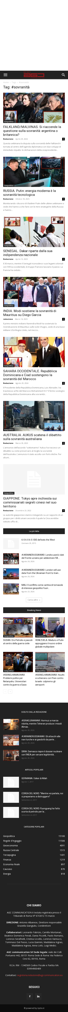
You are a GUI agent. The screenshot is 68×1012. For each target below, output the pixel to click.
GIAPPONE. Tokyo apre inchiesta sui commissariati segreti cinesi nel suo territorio (30, 502)
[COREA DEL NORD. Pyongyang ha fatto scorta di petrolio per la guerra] (11, 812)
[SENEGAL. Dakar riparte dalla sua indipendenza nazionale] (34, 232)
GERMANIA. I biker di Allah (34, 778)
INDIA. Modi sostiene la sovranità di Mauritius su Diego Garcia (29, 313)
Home (6, 82)
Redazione (8, 139)
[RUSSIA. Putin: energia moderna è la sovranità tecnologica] (34, 172)
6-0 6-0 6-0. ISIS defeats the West (38, 540)
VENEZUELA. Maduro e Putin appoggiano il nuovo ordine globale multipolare (49, 643)
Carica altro (33, 599)
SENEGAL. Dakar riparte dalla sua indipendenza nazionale (27, 253)
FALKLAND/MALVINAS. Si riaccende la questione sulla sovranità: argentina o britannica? (32, 131)
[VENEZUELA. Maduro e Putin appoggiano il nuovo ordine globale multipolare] (50, 627)
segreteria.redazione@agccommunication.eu (40, 975)
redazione (8, 319)
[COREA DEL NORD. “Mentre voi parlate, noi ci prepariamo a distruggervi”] (11, 797)
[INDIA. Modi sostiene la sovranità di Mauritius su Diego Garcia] (34, 292)
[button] (5, 75)
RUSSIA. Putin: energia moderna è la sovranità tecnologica (29, 193)
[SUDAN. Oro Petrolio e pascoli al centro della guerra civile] (18, 627)
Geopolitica (8, 121)
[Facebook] (30, 996)
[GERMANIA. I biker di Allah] (11, 782)
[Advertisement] (34, 35)
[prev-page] (5, 692)
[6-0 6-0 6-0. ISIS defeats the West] (11, 543)
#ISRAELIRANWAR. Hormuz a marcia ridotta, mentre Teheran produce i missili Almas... (42, 723)
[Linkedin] (38, 996)
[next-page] (10, 692)
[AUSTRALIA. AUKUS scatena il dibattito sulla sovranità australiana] (34, 416)
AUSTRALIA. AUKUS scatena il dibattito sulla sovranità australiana (32, 437)
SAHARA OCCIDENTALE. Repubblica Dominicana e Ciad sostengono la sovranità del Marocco (30, 375)
